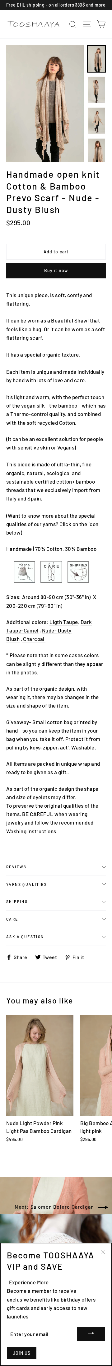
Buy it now (56, 270)
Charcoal (34, 639)
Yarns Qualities (26, 884)
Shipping (17, 901)
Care (12, 919)
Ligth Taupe (63, 622)
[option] (45, 103)
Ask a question (25, 936)
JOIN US (21, 1353)
